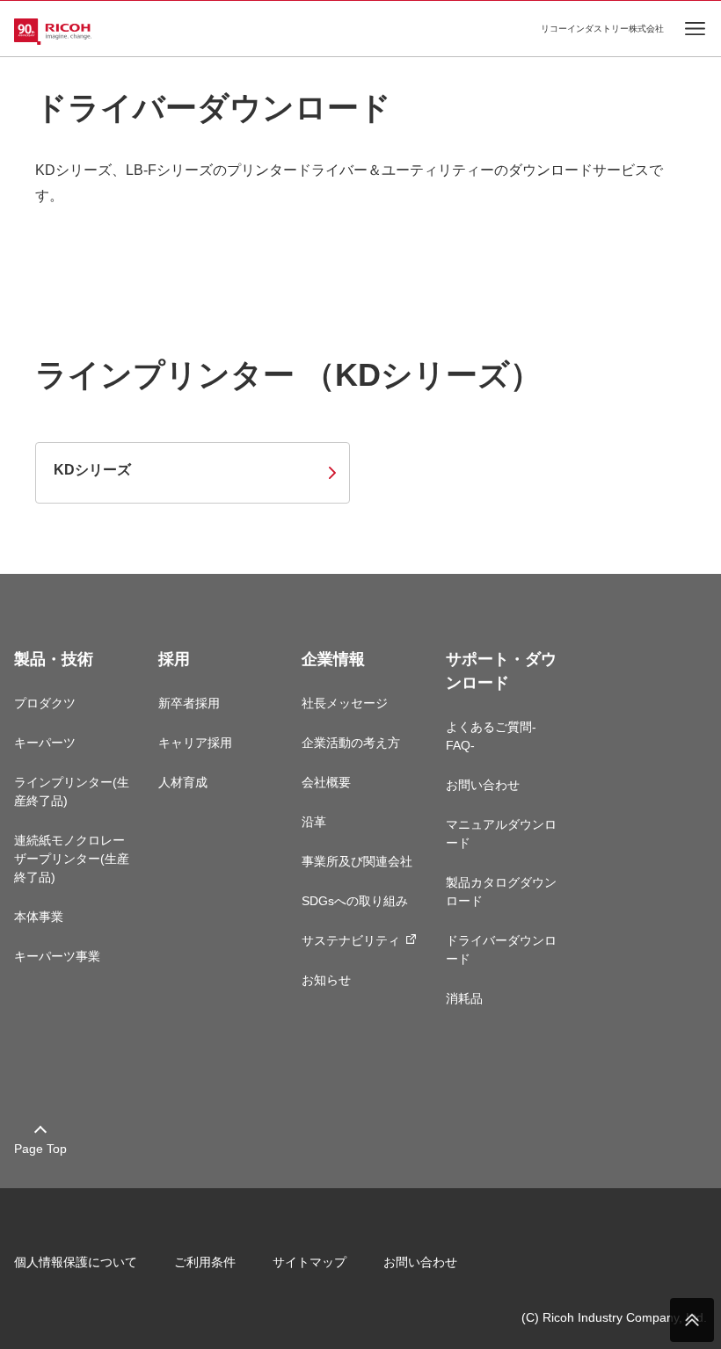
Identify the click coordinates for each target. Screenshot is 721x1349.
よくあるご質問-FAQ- (491, 736)
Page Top (40, 1149)
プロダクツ (45, 703)
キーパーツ (45, 743)
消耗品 (464, 998)
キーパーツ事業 (57, 956)
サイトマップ (309, 1262)
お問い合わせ (483, 785)
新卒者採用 (189, 703)
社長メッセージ (345, 703)
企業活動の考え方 (351, 743)
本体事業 (38, 917)
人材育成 (183, 782)
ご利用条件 (205, 1262)
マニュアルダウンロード (501, 833)
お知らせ (326, 980)
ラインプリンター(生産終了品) (71, 791)
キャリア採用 (195, 743)
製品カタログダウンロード (501, 891)
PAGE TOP (692, 1320)
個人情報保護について (75, 1262)
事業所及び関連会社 (357, 861)
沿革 (314, 822)
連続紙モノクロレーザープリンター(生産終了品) (71, 858)
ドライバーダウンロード (501, 949)
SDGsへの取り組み (355, 901)
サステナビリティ (351, 940)
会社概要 (326, 782)
